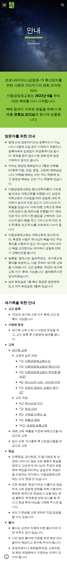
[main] (33, 36)
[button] (4, 5)
